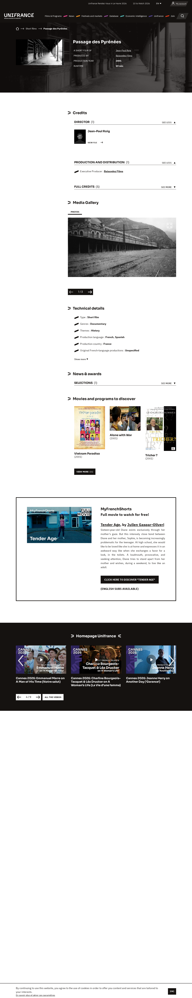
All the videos (53, 697)
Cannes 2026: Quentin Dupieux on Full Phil (150, 679)
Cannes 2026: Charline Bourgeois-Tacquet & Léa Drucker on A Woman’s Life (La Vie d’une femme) (41, 681)
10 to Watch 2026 (141, 3)
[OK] (172, 991)
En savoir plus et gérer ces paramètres (35, 995)
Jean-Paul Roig (123, 50)
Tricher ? (151, 455)
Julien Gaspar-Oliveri (145, 524)
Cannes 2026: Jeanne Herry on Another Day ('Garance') (93, 679)
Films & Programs (53, 16)
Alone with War (121, 435)
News (71, 16)
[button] (169, 226)
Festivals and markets (92, 16)
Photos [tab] (75, 211)
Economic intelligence (136, 16)
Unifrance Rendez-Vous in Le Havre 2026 (107, 3)
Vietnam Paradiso (87, 453)
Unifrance (158, 16)
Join (173, 16)
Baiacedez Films (124, 55)
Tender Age (110, 524)
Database (113, 16)
